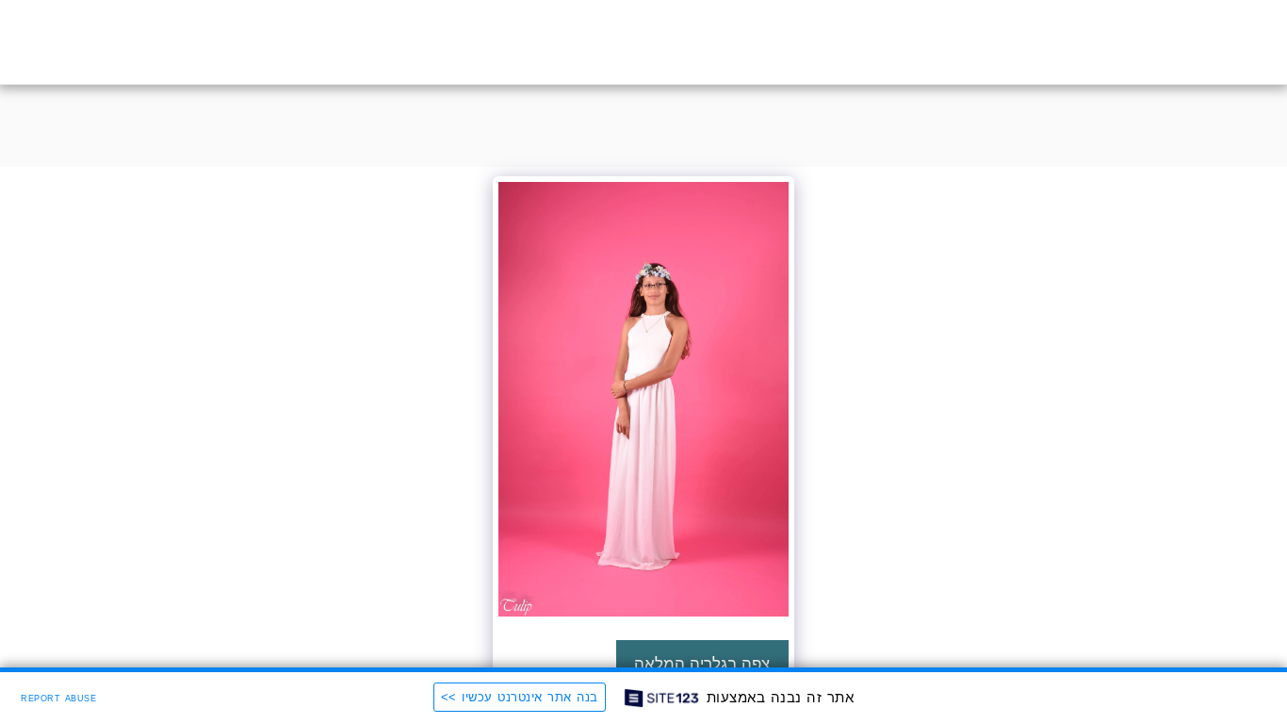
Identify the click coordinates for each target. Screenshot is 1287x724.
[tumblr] (689, 637)
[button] (120, 42)
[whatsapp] (634, 637)
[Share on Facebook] (771, 637)
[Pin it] (716, 637)
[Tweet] (744, 637)
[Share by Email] (662, 637)
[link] (607, 637)
